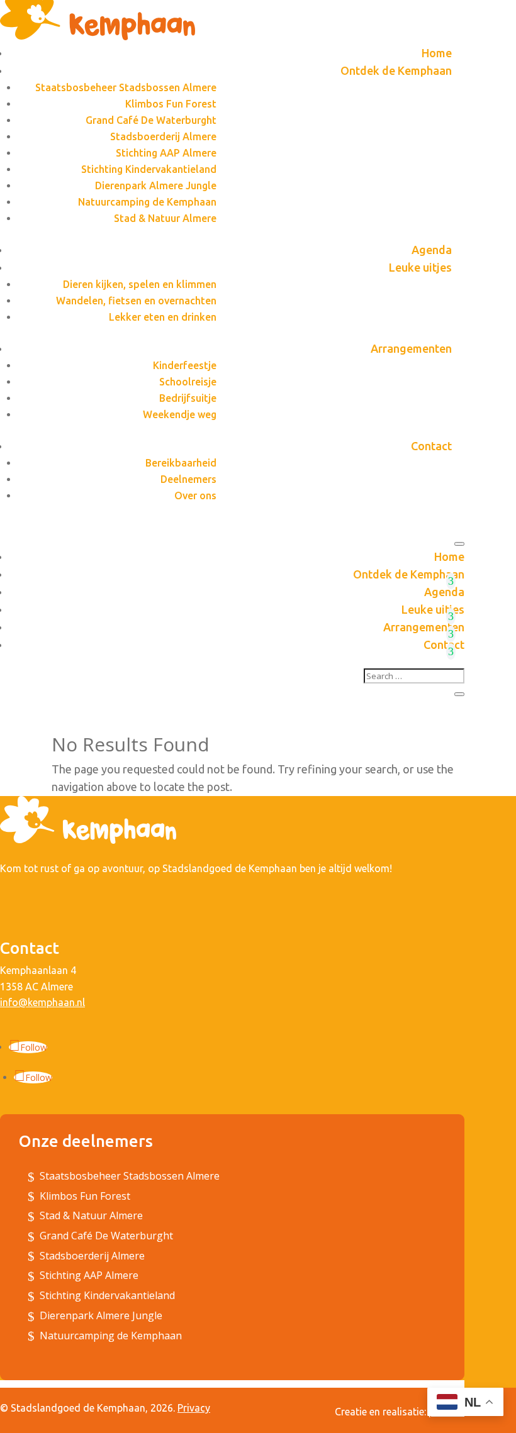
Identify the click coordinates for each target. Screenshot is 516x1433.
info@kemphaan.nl (42, 1002)
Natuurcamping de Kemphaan (147, 201)
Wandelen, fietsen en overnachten (136, 300)
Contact (431, 446)
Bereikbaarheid (180, 462)
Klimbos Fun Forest (170, 103)
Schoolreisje (187, 381)
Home (437, 53)
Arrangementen (411, 348)
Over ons (195, 495)
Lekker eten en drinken (162, 317)
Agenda (432, 249)
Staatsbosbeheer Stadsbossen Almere (125, 87)
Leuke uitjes (420, 267)
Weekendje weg (179, 414)
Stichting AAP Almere (166, 152)
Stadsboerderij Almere (163, 136)
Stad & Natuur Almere (165, 218)
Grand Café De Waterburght (151, 120)
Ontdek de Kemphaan (396, 70)
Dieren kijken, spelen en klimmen (139, 284)
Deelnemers (188, 479)
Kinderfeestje (184, 365)
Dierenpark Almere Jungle (155, 185)
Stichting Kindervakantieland (148, 169)
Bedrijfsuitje (187, 398)
